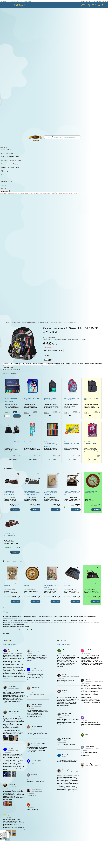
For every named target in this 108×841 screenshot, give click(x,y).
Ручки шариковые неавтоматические (51, 193)
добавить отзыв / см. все (10, 644)
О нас (93, 1)
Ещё (93, 4)
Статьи (88, 1)
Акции (83, 1)
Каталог (47, 137)
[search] (65, 137)
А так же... (4, 188)
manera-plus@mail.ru (88, 5)
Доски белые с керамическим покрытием (29, 193)
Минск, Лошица (19, 5)
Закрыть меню (5, 191)
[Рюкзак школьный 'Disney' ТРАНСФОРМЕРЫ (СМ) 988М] (22, 343)
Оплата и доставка (102, 1)
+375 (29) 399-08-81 (86, 4)
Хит (4, 607)
